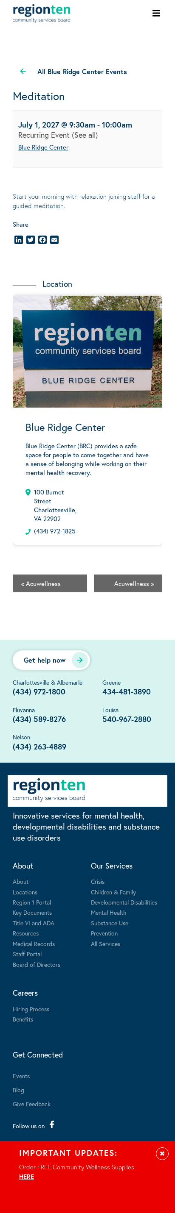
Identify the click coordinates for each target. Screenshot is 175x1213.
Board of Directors (36, 964)
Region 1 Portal (32, 902)
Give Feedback (32, 1104)
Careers (25, 993)
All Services (105, 944)
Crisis (97, 881)
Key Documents (32, 912)
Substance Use (109, 923)
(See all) (85, 135)
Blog (18, 1090)
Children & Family (113, 892)
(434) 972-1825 (55, 531)
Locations (25, 892)
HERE (26, 1176)
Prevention (104, 933)
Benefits (23, 1019)
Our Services (112, 865)
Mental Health (109, 912)
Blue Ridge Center (43, 147)
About (23, 865)
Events (21, 1076)
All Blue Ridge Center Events (82, 71)
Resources (26, 933)
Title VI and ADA (33, 923)
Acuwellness (41, 583)
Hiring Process (31, 1009)
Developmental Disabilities (124, 902)
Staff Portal (27, 954)
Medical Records (34, 944)
